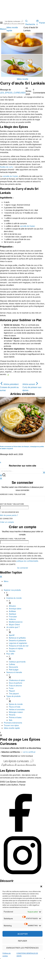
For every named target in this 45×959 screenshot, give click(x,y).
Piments (12, 714)
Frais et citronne (15, 685)
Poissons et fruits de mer (18, 645)
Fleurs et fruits (14, 706)
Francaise (13, 616)
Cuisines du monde (14, 598)
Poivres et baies (15, 717)
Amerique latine (15, 608)
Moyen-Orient (14, 624)
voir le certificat (29, 752)
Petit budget (13, 669)
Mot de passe (12, 504)
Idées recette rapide (12, 728)
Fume (11, 688)
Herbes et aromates (17, 709)
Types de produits (13, 696)
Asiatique (12, 614)
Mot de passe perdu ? (9, 515)
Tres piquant (14, 693)
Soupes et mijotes (16, 648)
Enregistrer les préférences (22, 947)
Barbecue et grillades (17, 637)
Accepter (23, 933)
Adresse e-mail (13, 494)
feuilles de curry (6, 167)
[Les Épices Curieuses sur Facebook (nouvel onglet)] (22, 830)
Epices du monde (16, 704)
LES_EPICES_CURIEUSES (13, 92)
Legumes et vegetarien (18, 643)
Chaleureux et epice (17, 680)
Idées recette (22, 78)
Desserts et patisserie (17, 640)
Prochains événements (13, 722)
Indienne (12, 619)
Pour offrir (10, 653)
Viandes (12, 651)
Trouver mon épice (11, 725)
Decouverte (13, 667)
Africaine (12, 606)
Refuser (22, 940)
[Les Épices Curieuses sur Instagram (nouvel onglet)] (22, 877)
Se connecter (6, 518)
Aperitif (11, 635)
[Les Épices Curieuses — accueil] (19, 763)
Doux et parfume (15, 683)
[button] (41, 886)
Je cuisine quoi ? (13, 627)
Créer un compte (8, 564)
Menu (6, 581)
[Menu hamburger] (1, 23)
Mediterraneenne (15, 622)
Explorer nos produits (12, 590)
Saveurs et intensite (14, 672)
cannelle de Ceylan (10, 176)
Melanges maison (16, 712)
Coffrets (12, 664)
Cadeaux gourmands (17, 661)
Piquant (12, 691)
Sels (10, 720)
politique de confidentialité (27, 561)
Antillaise (12, 611)
